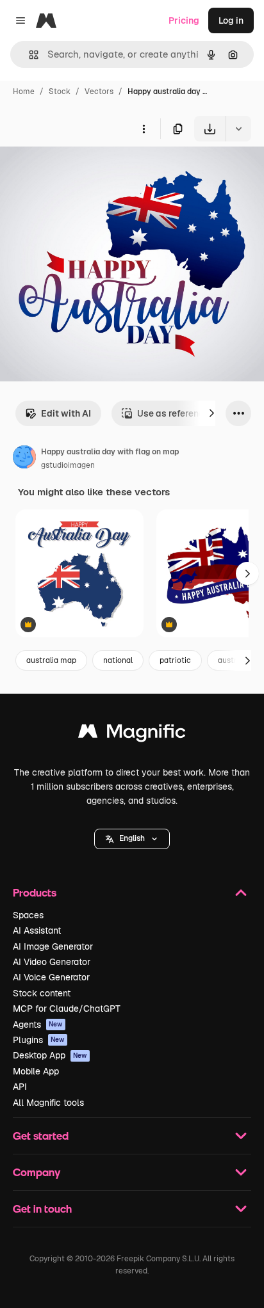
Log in (231, 20)
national (118, 660)
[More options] (143, 128)
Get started (41, 1135)
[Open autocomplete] (28, 55)
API (20, 1086)
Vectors (99, 91)
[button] (132, 839)
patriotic (175, 660)
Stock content (41, 993)
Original (82, 171)
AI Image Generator (53, 946)
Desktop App (50, 1055)
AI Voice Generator (51, 977)
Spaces (28, 915)
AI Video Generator (51, 962)
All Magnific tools (48, 1102)
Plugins (39, 1040)
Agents (38, 1024)
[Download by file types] (238, 128)
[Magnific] (132, 734)
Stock (59, 91)
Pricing (184, 20)
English (132, 838)
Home (24, 91)
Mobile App (36, 1071)
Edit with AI (66, 413)
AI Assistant (37, 930)
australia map (51, 660)
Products (34, 892)
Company (36, 1172)
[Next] (211, 413)
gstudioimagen (68, 465)
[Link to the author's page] (24, 458)
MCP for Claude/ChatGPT (66, 1008)
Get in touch (42, 1208)
